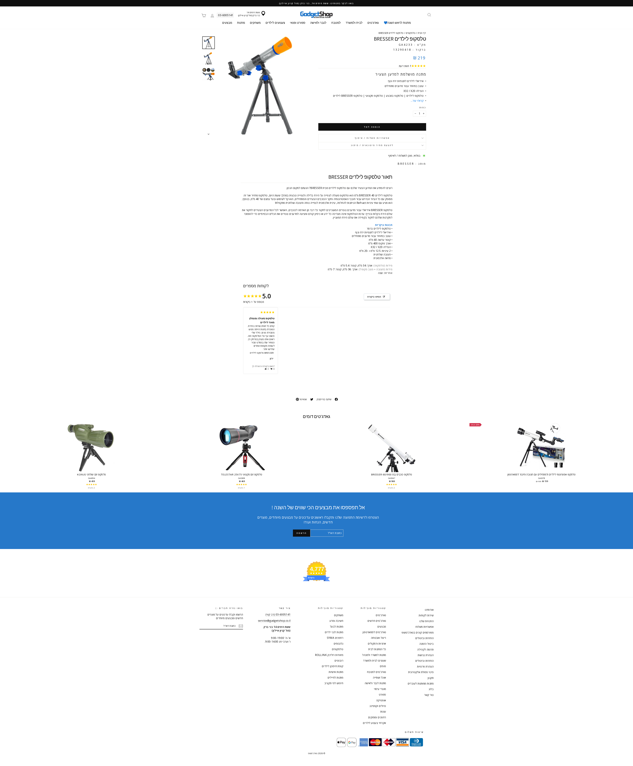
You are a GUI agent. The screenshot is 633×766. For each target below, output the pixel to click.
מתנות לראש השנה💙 (397, 23)
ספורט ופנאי (297, 23)
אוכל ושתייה (379, 677)
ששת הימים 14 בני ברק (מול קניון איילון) (249, 14)
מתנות (241, 23)
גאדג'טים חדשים (376, 621)
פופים (383, 666)
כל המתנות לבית (377, 649)
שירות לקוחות (426, 615)
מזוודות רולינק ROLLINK (329, 655)
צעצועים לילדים (275, 23)
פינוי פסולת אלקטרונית (421, 672)
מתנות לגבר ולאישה (375, 683)
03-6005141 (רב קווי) (278, 614)
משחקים (255, 23)
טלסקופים (410, 32)
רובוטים (338, 660)
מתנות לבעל (336, 626)
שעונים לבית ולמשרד (374, 660)
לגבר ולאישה (318, 23)
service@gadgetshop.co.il (274, 620)
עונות (383, 711)
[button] (267, 368)
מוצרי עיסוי (380, 689)
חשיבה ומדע (336, 621)
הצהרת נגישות (426, 655)
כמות (422, 107)
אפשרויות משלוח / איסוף (372, 137)
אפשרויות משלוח (424, 627)
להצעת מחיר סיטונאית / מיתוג (372, 145)
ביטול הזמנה (426, 644)
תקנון (431, 678)
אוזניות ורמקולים (377, 643)
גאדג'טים (373, 23)
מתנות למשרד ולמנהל (374, 655)
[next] (613, 456)
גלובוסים (338, 643)
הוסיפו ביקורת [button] (374, 296)
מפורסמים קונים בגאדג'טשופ (418, 632)
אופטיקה (381, 700)
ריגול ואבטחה (378, 638)
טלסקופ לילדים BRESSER (262, 352)
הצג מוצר (91, 450)
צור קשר (429, 695)
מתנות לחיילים (335, 677)
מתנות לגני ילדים (334, 632)
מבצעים (227, 23)
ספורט (382, 694)
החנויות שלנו (426, 621)
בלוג (431, 689)
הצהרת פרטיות (425, 666)
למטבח (336, 23)
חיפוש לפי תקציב (333, 683)
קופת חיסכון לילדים (332, 666)
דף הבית (422, 32)
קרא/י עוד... (417, 100)
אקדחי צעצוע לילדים (374, 723)
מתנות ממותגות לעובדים (421, 683)
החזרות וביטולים (424, 638)
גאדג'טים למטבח (376, 672)
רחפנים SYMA (335, 638)
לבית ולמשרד (354, 23)
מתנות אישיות (336, 672)
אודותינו (429, 610)
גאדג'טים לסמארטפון (374, 632)
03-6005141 (225, 15)
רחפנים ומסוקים (377, 717)
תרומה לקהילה (425, 649)
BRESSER (406, 164)
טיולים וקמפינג (378, 706)
